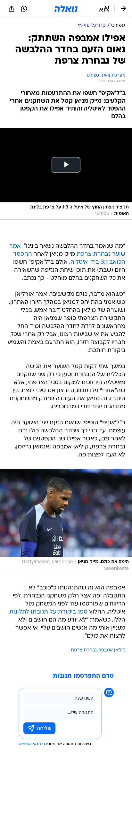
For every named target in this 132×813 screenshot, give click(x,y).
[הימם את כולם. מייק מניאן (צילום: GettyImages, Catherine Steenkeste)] (66, 521)
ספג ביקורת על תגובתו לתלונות (48, 612)
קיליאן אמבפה (111, 650)
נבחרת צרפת (83, 650)
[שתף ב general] (11, 8)
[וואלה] (66, 8)
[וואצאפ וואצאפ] (24, 8)
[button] (104, 9)
